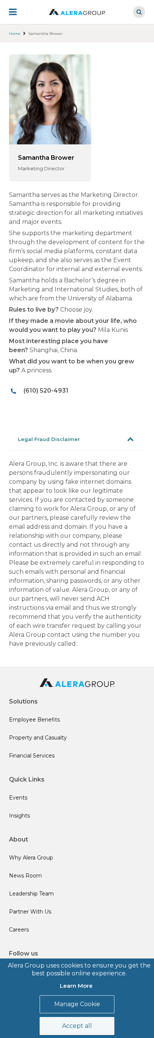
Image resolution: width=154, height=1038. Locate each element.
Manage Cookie (77, 1004)
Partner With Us (30, 911)
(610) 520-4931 (46, 390)
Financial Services (32, 755)
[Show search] (139, 12)
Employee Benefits (34, 719)
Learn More (76, 985)
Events (18, 797)
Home (15, 33)
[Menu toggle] (18, 12)
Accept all (77, 1025)
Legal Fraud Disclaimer (49, 439)
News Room (25, 875)
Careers (19, 929)
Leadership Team (31, 893)
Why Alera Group (31, 857)
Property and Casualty (38, 737)
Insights (19, 815)
